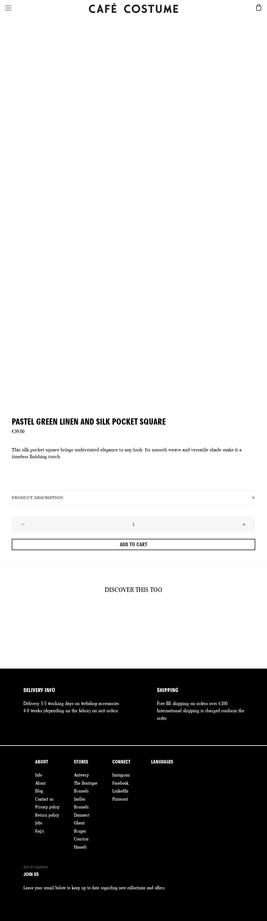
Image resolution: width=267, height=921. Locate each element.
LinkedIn (120, 790)
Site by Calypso (35, 867)
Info (38, 775)
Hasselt (80, 847)
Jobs (38, 822)
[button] (23, 525)
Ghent (79, 822)
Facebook (120, 783)
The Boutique (85, 783)
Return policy (47, 815)
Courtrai (81, 838)
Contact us (44, 799)
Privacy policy (47, 806)
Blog (39, 790)
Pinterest (120, 799)
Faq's (39, 831)
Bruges (80, 831)
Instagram (121, 775)
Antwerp (81, 775)
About (40, 783)
